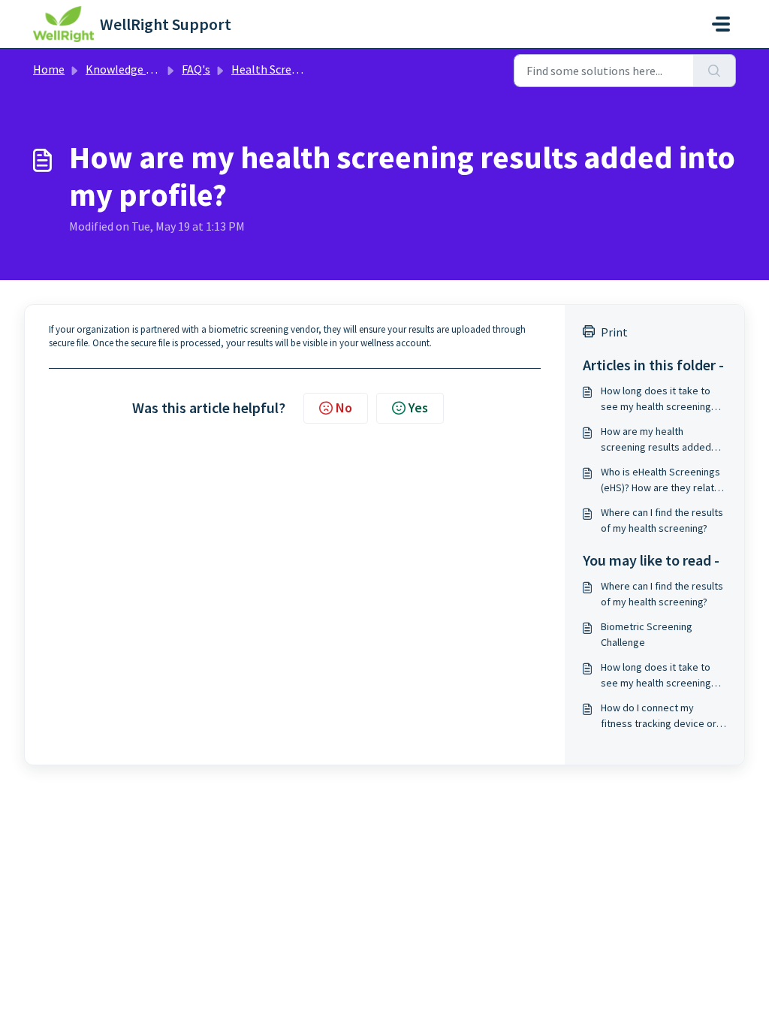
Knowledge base (128, 69)
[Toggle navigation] (721, 24)
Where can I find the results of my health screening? (662, 520)
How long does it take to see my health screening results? (656, 399)
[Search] (714, 70)
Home (49, 69)
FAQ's (196, 69)
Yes (418, 407)
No (344, 407)
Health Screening (276, 69)
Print (614, 331)
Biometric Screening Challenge (646, 634)
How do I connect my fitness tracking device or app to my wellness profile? (663, 716)
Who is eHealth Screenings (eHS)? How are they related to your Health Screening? (663, 480)
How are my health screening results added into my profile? (656, 439)
